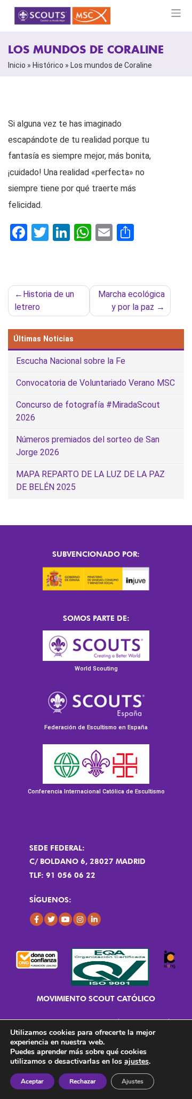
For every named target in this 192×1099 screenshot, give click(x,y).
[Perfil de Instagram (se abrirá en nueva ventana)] (79, 919)
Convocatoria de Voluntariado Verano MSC (95, 383)
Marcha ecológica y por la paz (131, 300)
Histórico (48, 65)
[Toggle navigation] (176, 13)
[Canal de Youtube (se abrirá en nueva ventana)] (65, 919)
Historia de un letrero (44, 300)
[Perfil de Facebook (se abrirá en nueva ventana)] (36, 919)
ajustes (136, 1061)
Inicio (17, 65)
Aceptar (32, 1081)
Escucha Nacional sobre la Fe (70, 361)
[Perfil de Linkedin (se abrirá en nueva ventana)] (94, 919)
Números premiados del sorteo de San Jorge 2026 (87, 445)
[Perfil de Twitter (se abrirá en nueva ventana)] (51, 919)
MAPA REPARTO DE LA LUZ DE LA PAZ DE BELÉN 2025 (90, 480)
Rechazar (82, 1081)
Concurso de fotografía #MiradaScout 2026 (88, 411)
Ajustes (132, 1081)
